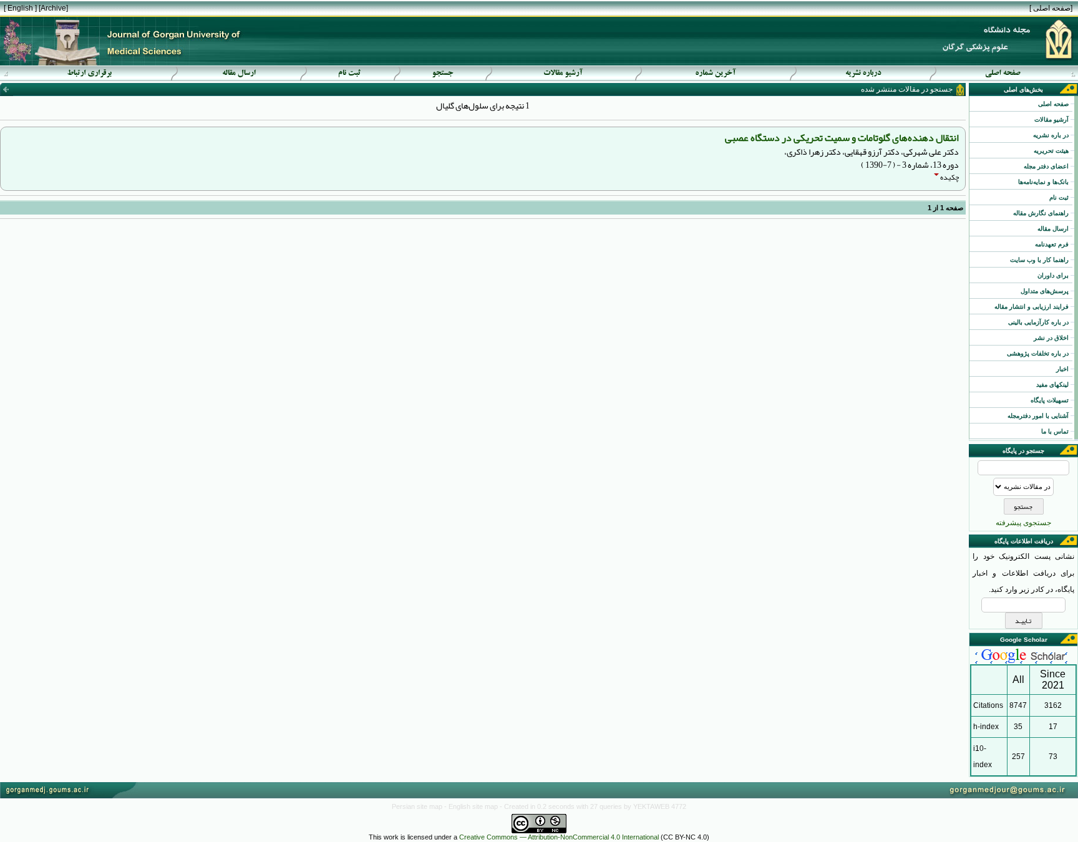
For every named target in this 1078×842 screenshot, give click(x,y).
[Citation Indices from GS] (1023, 661)
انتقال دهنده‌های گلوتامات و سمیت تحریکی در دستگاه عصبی (842, 138)
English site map (474, 806)
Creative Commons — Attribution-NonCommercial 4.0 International (559, 837)
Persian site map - (420, 806)
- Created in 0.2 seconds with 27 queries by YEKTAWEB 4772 (593, 806)
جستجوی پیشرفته (1023, 522)
